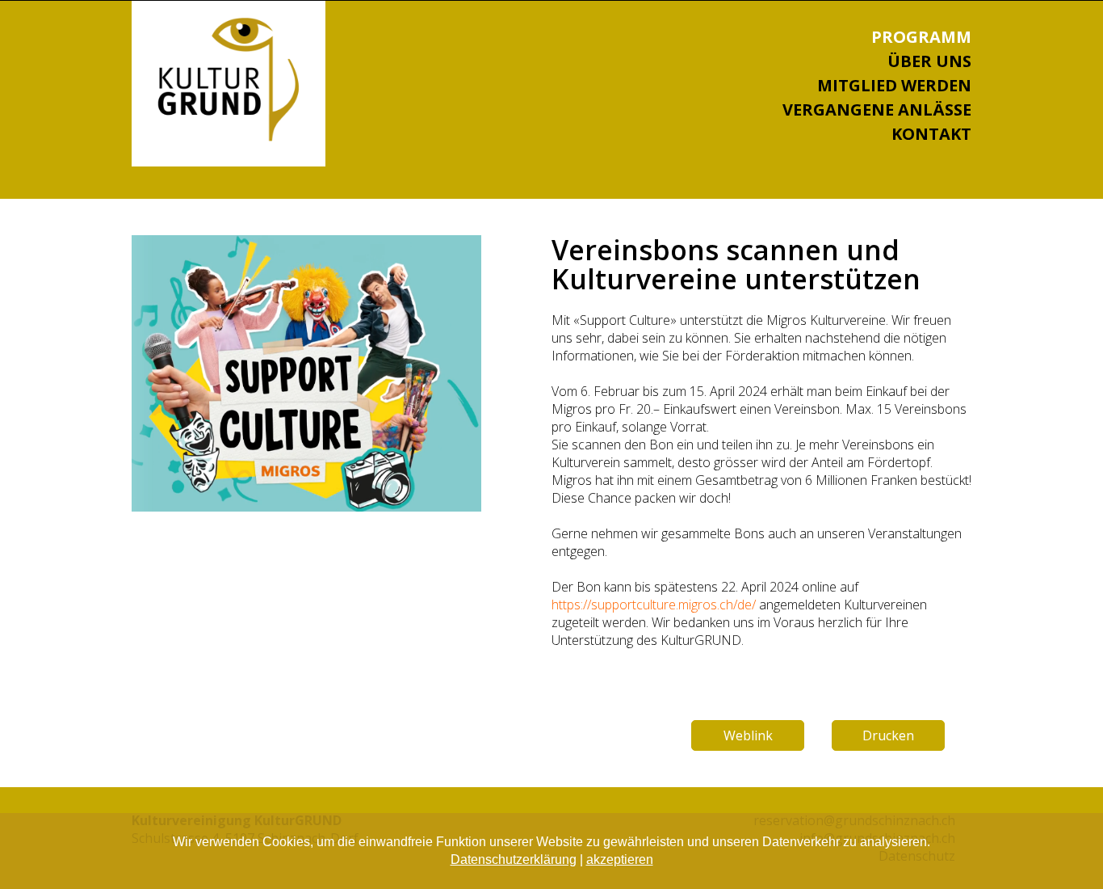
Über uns (929, 61)
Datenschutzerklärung (514, 859)
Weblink (748, 735)
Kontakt (931, 134)
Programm (921, 37)
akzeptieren (619, 859)
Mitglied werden (894, 85)
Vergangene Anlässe (876, 109)
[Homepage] (228, 136)
